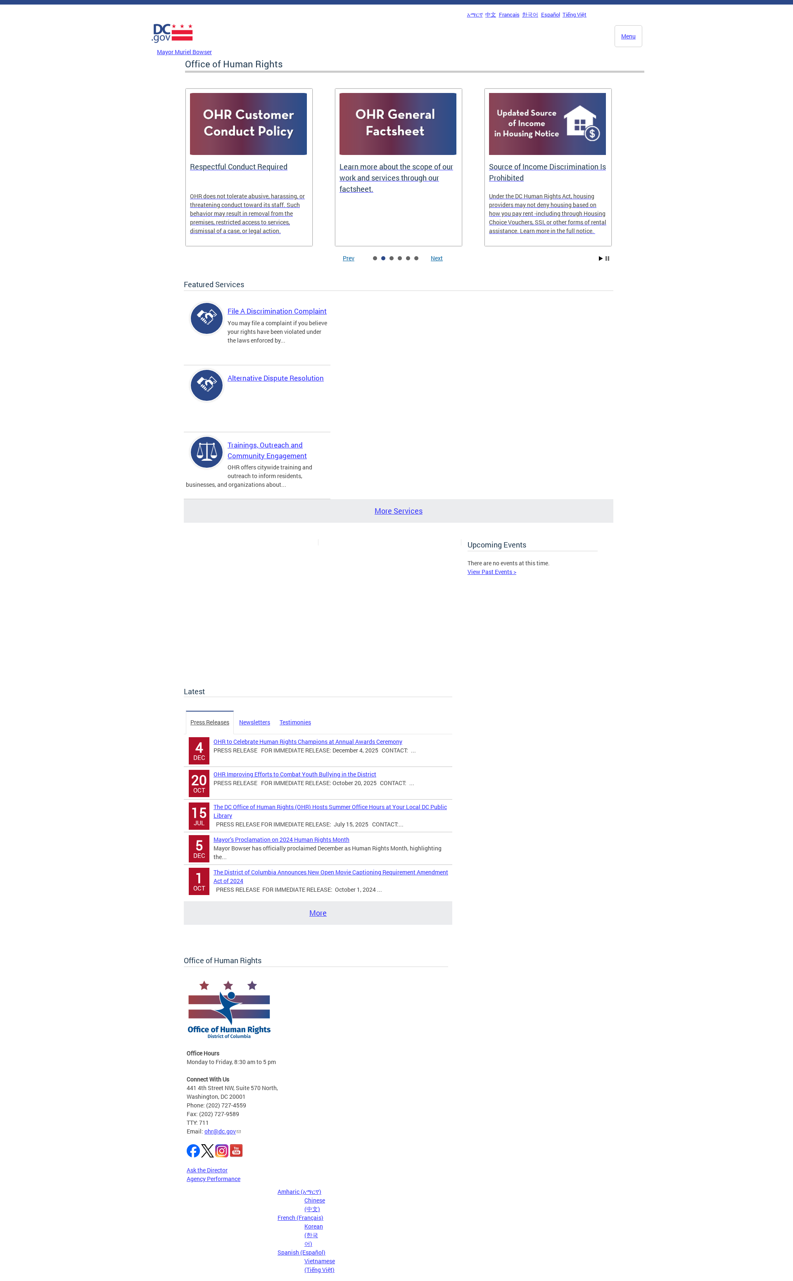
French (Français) (300, 1217)
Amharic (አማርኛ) (299, 1191)
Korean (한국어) (313, 1235)
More (318, 913)
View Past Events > (492, 572)
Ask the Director (207, 1170)
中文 (490, 14)
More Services (399, 511)
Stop (607, 258)
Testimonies (295, 722)
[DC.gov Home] (172, 45)
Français (509, 14)
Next (437, 258)
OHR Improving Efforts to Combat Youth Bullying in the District (295, 774)
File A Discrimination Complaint (277, 311)
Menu (628, 36)
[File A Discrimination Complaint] (207, 325)
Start (601, 258)
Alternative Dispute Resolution (276, 378)
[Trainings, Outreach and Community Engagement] (207, 459)
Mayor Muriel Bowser (184, 52)
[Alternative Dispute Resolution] (207, 392)
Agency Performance (213, 1179)
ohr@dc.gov (220, 1131)
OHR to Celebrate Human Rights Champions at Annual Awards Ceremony (308, 741)
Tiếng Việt (574, 14)
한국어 (530, 14)
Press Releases (209, 722)
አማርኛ (475, 14)
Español (550, 14)
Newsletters (254, 722)
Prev (348, 258)
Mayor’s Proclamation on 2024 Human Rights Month (281, 839)
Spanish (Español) (301, 1252)
